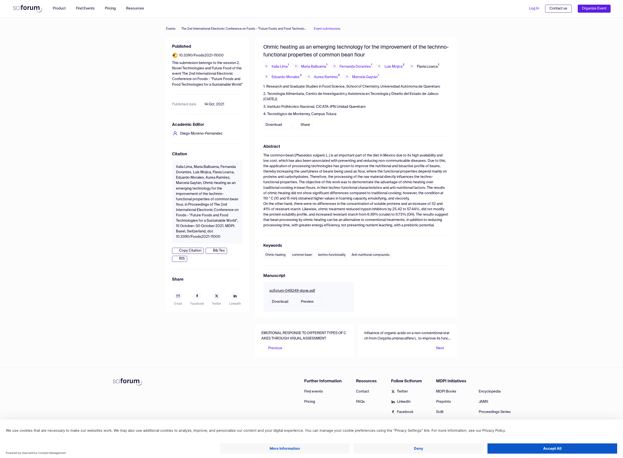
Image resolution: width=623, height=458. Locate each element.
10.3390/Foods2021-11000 (201, 55)
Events (170, 28)
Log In (534, 8)
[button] (137, 8)
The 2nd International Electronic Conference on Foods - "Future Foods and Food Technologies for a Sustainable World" (244, 28)
